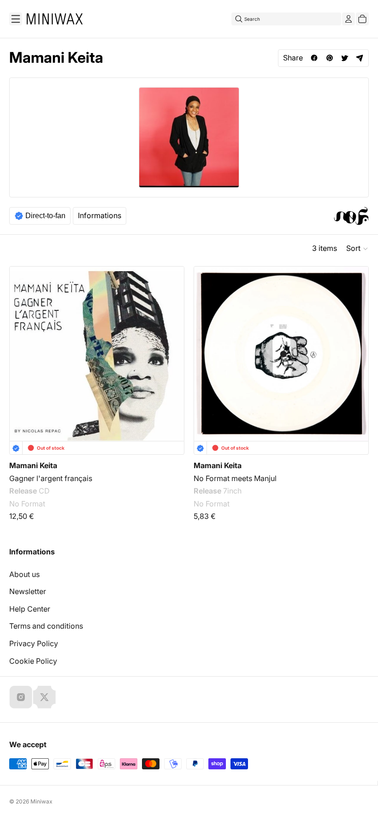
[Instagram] (20, 696)
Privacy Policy (33, 643)
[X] (44, 696)
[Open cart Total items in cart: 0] (362, 18)
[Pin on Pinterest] (329, 58)
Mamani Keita (33, 465)
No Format (27, 503)
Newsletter (27, 591)
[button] (357, 248)
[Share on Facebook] (314, 58)
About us (24, 574)
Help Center (29, 608)
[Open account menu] (348, 18)
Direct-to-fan (45, 216)
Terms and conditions (46, 626)
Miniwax (41, 801)
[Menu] (15, 18)
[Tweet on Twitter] (344, 58)
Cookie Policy (33, 661)
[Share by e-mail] (360, 58)
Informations (99, 215)
